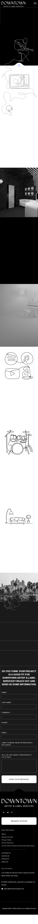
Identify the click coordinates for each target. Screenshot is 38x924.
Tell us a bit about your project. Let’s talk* (17, 761)
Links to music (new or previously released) (17, 749)
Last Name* (7, 707)
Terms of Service (7, 848)
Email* (4, 737)
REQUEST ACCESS (19, 826)
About (3, 839)
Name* (4, 697)
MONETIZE (5, 861)
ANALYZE (4, 867)
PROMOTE (5, 864)
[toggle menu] (35, 3)
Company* (6, 717)
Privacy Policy (6, 845)
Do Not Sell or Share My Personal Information (18, 851)
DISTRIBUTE (6, 858)
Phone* (5, 727)
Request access (7, 842)
